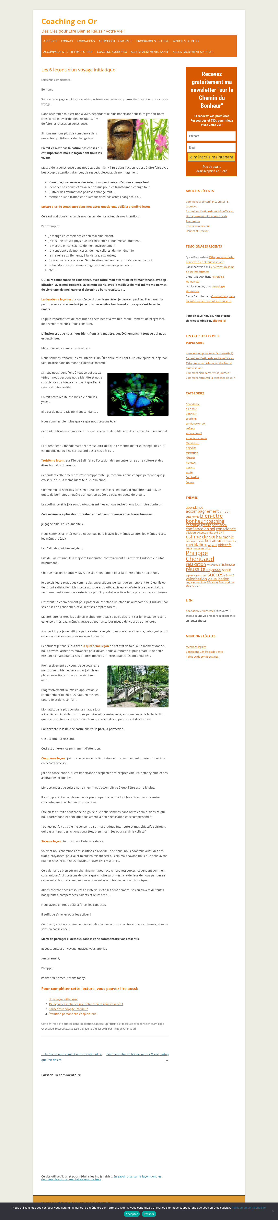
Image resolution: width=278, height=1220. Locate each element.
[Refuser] (273, 1211)
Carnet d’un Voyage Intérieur (68, 1009)
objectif (212, 545)
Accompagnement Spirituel (193, 51)
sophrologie (192, 575)
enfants (190, 428)
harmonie (225, 536)
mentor (232, 541)
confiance (219, 525)
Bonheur (191, 414)
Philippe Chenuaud (124, 1028)
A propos (50, 41)
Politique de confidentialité (202, 656)
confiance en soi (195, 423)
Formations (86, 41)
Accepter (132, 1214)
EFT (221, 532)
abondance (194, 507)
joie (188, 541)
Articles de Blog (186, 41)
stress (203, 575)
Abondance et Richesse (200, 611)
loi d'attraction (216, 540)
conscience (146, 1024)
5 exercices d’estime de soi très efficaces (210, 211)
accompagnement (202, 511)
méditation (196, 544)
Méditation (86, 1024)
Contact (67, 41)
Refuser (149, 1214)
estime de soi (194, 433)
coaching (191, 418)
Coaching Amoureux (112, 51)
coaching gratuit (198, 525)
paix (189, 548)
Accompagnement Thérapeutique (68, 51)
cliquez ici (219, 320)
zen (197, 582)
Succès (190, 482)
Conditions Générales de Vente (204, 652)
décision (191, 532)
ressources (61, 1028)
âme (203, 582)
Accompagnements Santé (150, 51)
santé (189, 472)
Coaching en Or (69, 21)
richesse (191, 462)
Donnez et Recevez (197, 231)
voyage (84, 1028)
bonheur (196, 520)
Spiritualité (111, 1024)
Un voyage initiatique (63, 999)
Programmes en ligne (152, 41)
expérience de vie (196, 438)
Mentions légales (196, 647)
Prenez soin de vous (198, 226)
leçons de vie (197, 541)
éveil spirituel (226, 582)
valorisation (196, 578)
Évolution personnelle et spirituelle (72, 1014)
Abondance (193, 404)
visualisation (218, 578)
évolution (193, 585)
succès (215, 574)
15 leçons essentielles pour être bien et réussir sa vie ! (86, 1004)
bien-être (191, 409)
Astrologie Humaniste (115, 41)
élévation (212, 582)
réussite (190, 457)
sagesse (99, 1024)
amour (225, 511)
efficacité (212, 532)
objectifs (191, 448)
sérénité (229, 575)
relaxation (192, 453)
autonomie (192, 516)
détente (201, 532)
